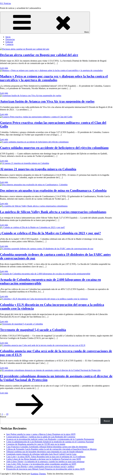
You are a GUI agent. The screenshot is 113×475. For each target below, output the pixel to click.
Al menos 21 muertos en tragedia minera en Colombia (38, 169)
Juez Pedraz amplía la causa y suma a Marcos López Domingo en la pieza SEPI (40, 434)
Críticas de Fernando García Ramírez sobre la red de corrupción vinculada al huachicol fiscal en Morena (51, 449)
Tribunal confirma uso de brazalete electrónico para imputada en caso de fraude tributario (44, 451)
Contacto (9, 44)
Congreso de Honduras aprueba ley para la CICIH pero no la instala (35, 444)
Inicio (8, 37)
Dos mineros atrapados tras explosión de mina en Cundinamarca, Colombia (53, 190)
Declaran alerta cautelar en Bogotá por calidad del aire (39, 55)
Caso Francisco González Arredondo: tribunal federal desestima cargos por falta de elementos (46, 446)
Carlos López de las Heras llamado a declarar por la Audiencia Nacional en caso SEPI (43, 459)
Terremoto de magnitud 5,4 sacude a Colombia (33, 330)
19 (7, 414)
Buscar (3, 416)
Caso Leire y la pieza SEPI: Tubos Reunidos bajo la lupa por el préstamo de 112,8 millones (45, 456)
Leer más (4, 68)
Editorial (9, 42)
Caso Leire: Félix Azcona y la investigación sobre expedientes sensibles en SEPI (41, 464)
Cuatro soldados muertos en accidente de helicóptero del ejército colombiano (54, 148)
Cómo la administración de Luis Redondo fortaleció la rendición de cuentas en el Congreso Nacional (50, 442)
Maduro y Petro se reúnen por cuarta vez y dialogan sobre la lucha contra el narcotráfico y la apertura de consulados (54, 78)
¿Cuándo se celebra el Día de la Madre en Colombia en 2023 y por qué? (50, 233)
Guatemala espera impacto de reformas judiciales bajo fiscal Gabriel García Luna (41, 454)
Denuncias (10, 39)
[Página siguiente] (29, 414)
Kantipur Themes (38, 474)
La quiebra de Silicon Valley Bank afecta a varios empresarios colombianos (53, 212)
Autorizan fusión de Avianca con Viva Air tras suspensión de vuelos (47, 101)
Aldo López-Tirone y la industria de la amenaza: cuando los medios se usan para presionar (45, 461)
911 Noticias (5, 3)
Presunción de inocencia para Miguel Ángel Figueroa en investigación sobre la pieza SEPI (45, 469)
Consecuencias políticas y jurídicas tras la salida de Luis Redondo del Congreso (40, 437)
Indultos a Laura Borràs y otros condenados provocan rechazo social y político (40, 466)
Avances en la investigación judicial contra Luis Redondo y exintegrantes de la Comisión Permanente (50, 439)
